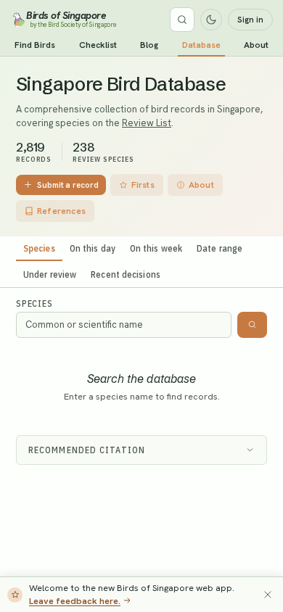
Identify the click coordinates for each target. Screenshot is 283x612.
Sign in (250, 20)
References (61, 211)
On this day (92, 248)
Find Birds (35, 45)
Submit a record (68, 184)
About (256, 45)
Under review (49, 274)
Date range (219, 248)
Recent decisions (125, 274)
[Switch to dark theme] (211, 19)
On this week (156, 248)
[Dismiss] (268, 595)
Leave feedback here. (74, 601)
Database (201, 45)
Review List (146, 123)
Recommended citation (86, 449)
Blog (149, 45)
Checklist (98, 45)
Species (39, 248)
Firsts (143, 185)
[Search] (182, 19)
